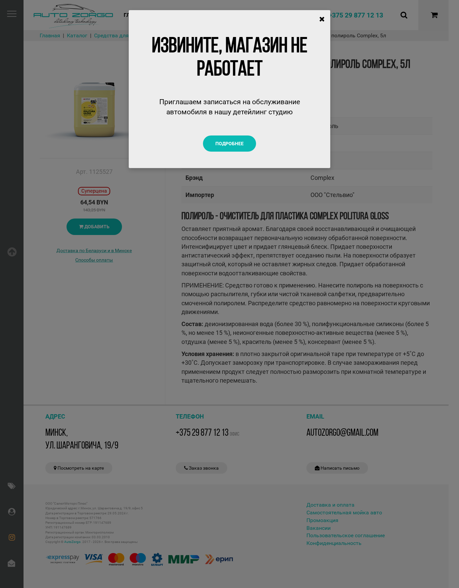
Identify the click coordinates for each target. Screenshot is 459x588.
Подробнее (229, 143)
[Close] (322, 19)
